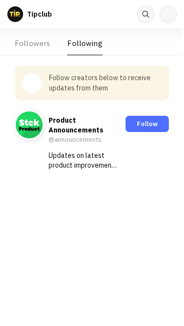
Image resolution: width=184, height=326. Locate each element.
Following (84, 43)
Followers (32, 43)
